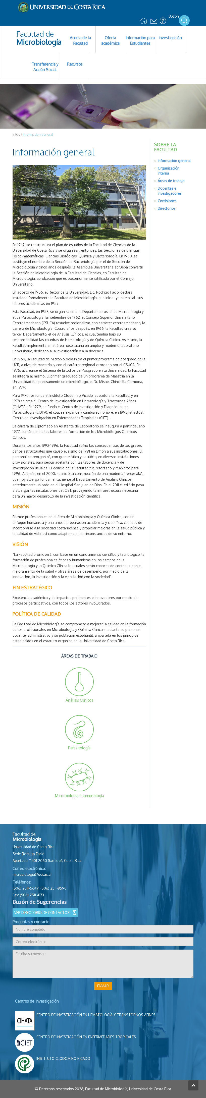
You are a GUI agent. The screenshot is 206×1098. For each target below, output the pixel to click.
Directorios (167, 208)
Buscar (184, 20)
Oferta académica (110, 40)
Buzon (174, 16)
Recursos (75, 64)
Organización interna (168, 170)
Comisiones (167, 201)
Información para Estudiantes (140, 40)
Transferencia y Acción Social (45, 67)
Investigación (170, 37)
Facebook (163, 21)
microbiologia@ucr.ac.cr (32, 874)
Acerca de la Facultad (80, 40)
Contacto (153, 22)
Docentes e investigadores (170, 190)
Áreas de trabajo (171, 181)
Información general (174, 160)
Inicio (16, 134)
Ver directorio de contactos (42, 912)
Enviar (103, 986)
